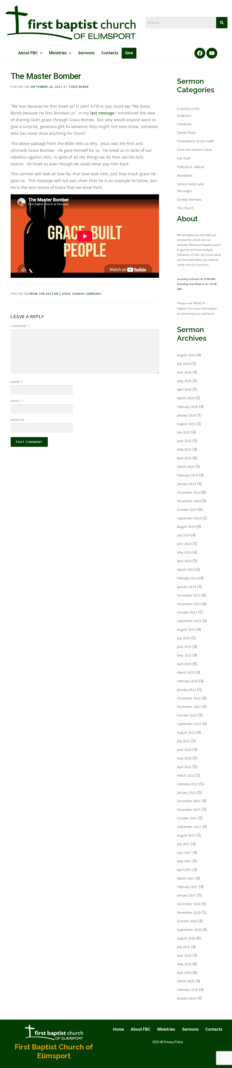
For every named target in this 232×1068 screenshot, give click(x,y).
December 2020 (189, 904)
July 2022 (183, 741)
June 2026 (184, 372)
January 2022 (186, 792)
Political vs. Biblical (190, 167)
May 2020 (184, 964)
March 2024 (185, 569)
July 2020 (183, 947)
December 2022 (189, 698)
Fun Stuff (183, 158)
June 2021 (184, 852)
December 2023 (189, 595)
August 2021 (186, 835)
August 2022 (186, 732)
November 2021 (189, 809)
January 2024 (186, 587)
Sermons (86, 53)
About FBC (28, 53)
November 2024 (189, 501)
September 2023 (189, 621)
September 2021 (189, 827)
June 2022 (184, 749)
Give (129, 53)
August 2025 (186, 424)
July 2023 (183, 638)
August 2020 (186, 938)
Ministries (58, 53)
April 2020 (184, 972)
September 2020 (189, 930)
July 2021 (183, 844)
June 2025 (184, 441)
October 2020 (187, 921)
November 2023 (189, 604)
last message (102, 113)
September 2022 (189, 724)
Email (17, 401)
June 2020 (184, 955)
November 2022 (189, 706)
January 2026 (186, 415)
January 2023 (186, 689)
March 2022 (185, 775)
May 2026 (184, 381)
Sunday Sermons (86, 294)
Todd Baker (78, 87)
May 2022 (184, 758)
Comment (20, 326)
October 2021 (187, 818)
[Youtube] (211, 53)
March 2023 (185, 672)
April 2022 (184, 767)
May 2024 (184, 552)
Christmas (184, 124)
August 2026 (186, 355)
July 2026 (183, 364)
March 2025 (185, 466)
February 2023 (187, 681)
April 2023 (184, 664)
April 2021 (184, 870)
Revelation (184, 175)
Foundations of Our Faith (195, 141)
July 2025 (183, 432)
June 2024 (184, 544)
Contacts (109, 53)
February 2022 (187, 784)
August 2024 (186, 526)
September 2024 (189, 518)
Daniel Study (186, 132)
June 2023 (184, 647)
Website (18, 420)
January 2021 (186, 895)
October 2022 (187, 715)
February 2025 (187, 475)
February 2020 (187, 989)
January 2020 (186, 998)
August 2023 (186, 629)
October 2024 (187, 509)
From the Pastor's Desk (49, 294)
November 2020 (189, 912)
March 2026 (185, 398)
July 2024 (183, 535)
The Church (185, 208)
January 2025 (186, 484)
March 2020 (185, 981)
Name (17, 382)
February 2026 (187, 406)
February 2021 (187, 887)
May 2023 (184, 655)
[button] (30, 53)
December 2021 (189, 801)
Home (118, 1029)
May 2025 (184, 449)
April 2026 (184, 389)
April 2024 (184, 561)
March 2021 (185, 878)
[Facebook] (199, 53)
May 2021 (184, 861)
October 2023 (187, 612)
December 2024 (189, 492)
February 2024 (187, 578)
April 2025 (184, 458)
